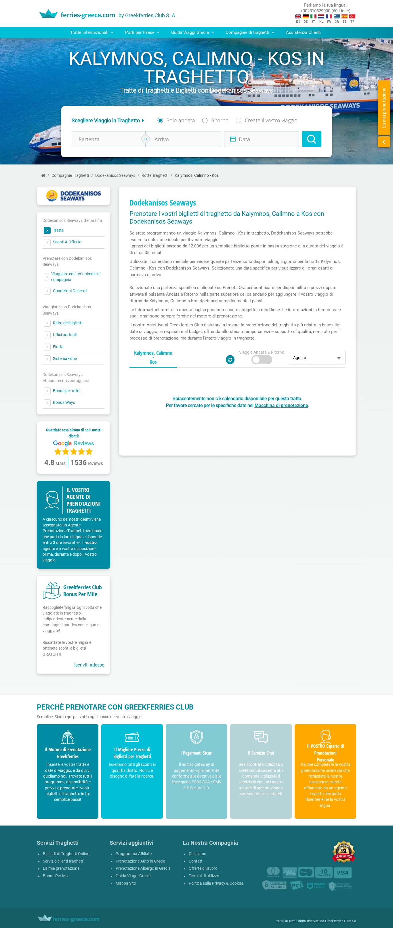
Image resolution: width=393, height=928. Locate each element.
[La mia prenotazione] (384, 141)
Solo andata (181, 120)
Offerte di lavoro (203, 868)
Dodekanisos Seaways (115, 175)
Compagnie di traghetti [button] (248, 32)
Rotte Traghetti (155, 175)
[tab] (153, 357)
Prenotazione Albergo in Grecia (143, 868)
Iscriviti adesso (89, 665)
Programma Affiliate (134, 853)
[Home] (43, 175)
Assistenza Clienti (303, 32)
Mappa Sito (126, 883)
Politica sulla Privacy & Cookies (216, 883)
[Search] (311, 139)
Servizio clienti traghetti (63, 861)
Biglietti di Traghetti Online (66, 853)
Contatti (196, 861)
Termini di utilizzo (204, 875)
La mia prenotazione (61, 868)
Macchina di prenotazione (281, 405)
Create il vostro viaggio (271, 120)
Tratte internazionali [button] (90, 32)
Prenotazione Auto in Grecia (140, 861)
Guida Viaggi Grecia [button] (190, 32)
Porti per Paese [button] (140, 32)
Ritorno (220, 120)
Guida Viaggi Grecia (133, 875)
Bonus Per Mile (56, 875)
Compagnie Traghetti (70, 175)
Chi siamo (197, 853)
